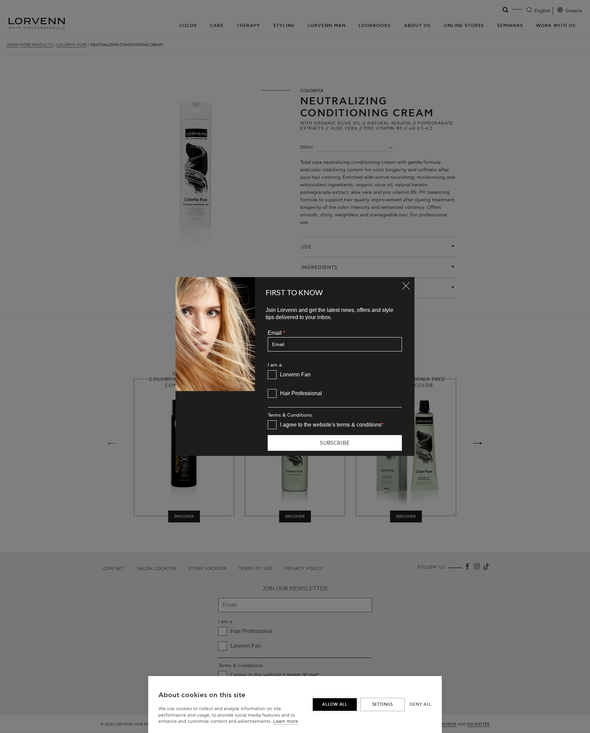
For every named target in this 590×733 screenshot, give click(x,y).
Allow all (334, 704)
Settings (382, 704)
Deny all (421, 704)
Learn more (285, 721)
